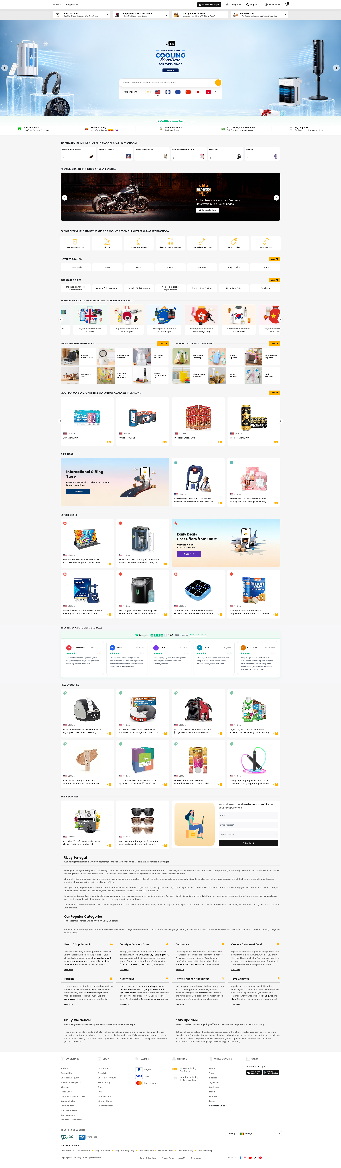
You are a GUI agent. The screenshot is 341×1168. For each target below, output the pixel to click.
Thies (211, 1073)
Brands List (103, 1073)
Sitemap (65, 1087)
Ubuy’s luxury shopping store (154, 954)
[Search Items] (218, 82)
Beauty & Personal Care (134, 944)
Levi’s (100, 989)
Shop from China (165, 1150)
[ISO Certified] (86, 1137)
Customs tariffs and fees (73, 1096)
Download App (105, 1068)
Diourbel (213, 1096)
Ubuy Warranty (68, 1115)
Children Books (265, 288)
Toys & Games (240, 978)
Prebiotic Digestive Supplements (139, 288)
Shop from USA (67, 1150)
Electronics (182, 944)
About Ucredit (104, 1096)
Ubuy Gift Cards (105, 1105)
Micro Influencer (68, 1105)
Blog (100, 1087)
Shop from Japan (102, 1150)
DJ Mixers (233, 288)
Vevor (107, 267)
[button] (233, 4)
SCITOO (139, 267)
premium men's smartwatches (191, 964)
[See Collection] (170, 197)
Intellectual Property (71, 1082)
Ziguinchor (214, 1082)
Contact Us (66, 1073)
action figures (266, 996)
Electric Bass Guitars (170, 288)
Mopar (156, 999)
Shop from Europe (206, 1150)
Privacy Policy (168, 1158)
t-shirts (91, 992)
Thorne (233, 267)
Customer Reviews (107, 1077)
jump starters (151, 989)
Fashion (69, 978)
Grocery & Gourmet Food (246, 944)
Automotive (127, 978)
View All (274, 259)
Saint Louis (214, 1087)
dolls (233, 999)
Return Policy (104, 1082)
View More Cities (217, 1105)
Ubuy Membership (69, 1110)
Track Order (66, 1091)
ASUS (75, 267)
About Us (65, 1068)
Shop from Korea (146, 1150)
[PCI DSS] (67, 1137)
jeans (102, 992)
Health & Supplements (78, 944)
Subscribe (247, 843)
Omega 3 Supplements (76, 288)
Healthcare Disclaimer (71, 1119)
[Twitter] (255, 1158)
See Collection (209, 208)
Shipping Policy (68, 1101)
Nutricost (105, 961)
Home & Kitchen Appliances (192, 978)
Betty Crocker (202, 267)
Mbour (212, 1091)
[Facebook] (240, 1158)
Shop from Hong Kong (124, 1150)
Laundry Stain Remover (107, 288)
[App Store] (254, 1073)
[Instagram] (245, 1158)
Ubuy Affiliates (105, 1101)
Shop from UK (84, 1150)
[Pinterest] (260, 1158)
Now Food (73, 964)
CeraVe (144, 964)
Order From (130, 91)
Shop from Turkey (185, 1150)
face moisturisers (128, 964)
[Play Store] (271, 1073)
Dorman (145, 999)
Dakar (212, 1068)
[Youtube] (250, 1158)
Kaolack (213, 1077)
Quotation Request (70, 1077)
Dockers (170, 267)
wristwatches (94, 996)
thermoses (204, 992)
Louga (212, 1101)
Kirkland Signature (265, 267)
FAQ (100, 1091)
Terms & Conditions (148, 1158)
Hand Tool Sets (202, 288)
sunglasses (69, 999)
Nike (91, 989)
